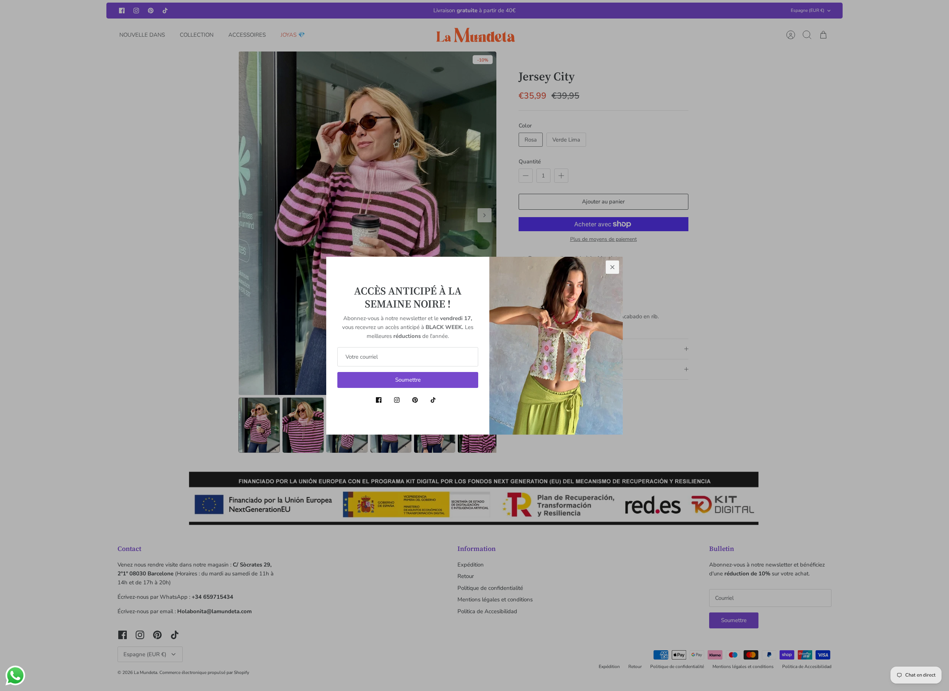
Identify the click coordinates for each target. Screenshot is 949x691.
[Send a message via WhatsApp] (15, 675)
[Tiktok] (433, 399)
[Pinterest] (415, 399)
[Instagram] (397, 399)
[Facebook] (378, 399)
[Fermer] (612, 267)
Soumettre (408, 379)
